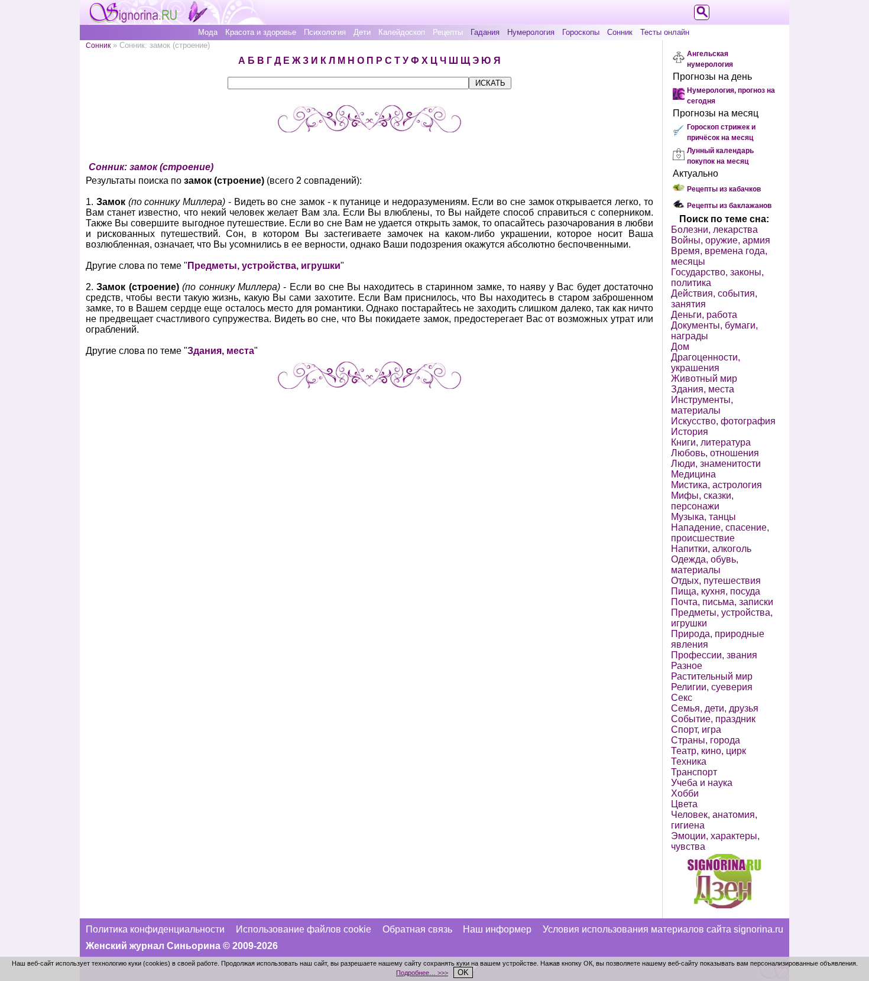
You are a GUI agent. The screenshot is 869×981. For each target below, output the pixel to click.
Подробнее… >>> (422, 972)
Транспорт (694, 772)
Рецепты (448, 32)
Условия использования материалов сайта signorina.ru (663, 929)
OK (463, 972)
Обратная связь (417, 929)
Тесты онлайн (664, 32)
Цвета (684, 804)
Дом (680, 347)
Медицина (693, 474)
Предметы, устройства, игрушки (264, 266)
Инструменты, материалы (702, 405)
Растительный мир (712, 676)
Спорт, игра (696, 730)
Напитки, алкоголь (711, 549)
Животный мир (704, 378)
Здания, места (220, 351)
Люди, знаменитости (716, 464)
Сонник (620, 32)
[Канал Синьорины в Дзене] (724, 905)
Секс (681, 698)
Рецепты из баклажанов (729, 206)
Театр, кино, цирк (708, 751)
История (689, 432)
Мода (208, 32)
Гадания (485, 32)
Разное (686, 666)
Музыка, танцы (703, 517)
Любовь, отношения (715, 453)
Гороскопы (580, 32)
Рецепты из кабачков (724, 189)
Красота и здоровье (260, 32)
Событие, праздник (713, 719)
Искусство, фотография (723, 421)
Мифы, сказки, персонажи (702, 500)
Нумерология (531, 32)
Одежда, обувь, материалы (704, 564)
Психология (325, 32)
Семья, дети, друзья (714, 708)
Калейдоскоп (401, 32)
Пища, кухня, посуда (715, 591)
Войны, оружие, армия (720, 240)
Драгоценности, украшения (705, 362)
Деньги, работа (704, 315)
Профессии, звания (714, 655)
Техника (688, 761)
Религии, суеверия (712, 687)
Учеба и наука (701, 783)
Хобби (685, 793)
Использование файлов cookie (303, 929)
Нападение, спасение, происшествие (720, 532)
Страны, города (705, 740)
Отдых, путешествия (716, 581)
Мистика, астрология (716, 485)
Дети (362, 32)
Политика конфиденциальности (155, 929)
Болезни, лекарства (714, 230)
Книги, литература (711, 442)
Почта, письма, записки (722, 602)
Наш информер (497, 929)
